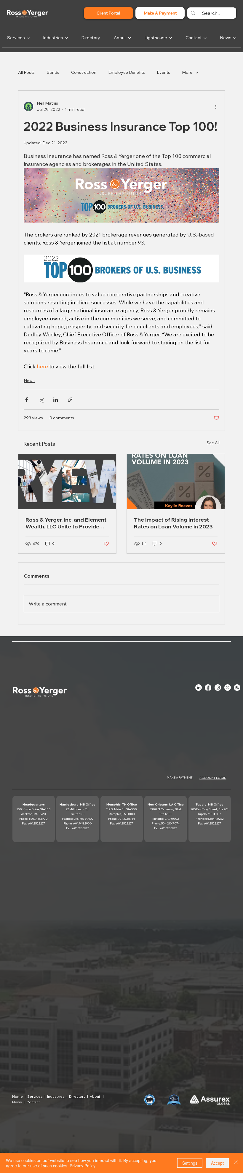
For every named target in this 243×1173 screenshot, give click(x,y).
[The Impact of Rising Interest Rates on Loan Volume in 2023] (176, 481)
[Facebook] (208, 687)
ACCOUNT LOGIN (212, 778)
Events (163, 72)
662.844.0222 (214, 819)
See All (213, 442)
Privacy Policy (82, 1166)
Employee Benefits (126, 72)
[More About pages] (129, 37)
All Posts (26, 72)
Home (17, 1096)
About (95, 1096)
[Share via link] (70, 399)
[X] (227, 687)
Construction (83, 72)
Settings (189, 1163)
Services (35, 1096)
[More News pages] (234, 37)
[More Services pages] (28, 37)
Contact (33, 1102)
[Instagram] (218, 687)
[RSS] (237, 687)
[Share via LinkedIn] (55, 399)
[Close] (235, 1163)
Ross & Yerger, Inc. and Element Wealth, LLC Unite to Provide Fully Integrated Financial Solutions (65, 523)
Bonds (53, 72)
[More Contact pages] (205, 37)
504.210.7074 (170, 823)
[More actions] (215, 106)
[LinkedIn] (198, 687)
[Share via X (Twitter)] (41, 399)
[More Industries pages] (66, 37)
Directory (77, 1096)
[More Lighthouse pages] (170, 37)
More (187, 72)
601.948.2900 (38, 819)
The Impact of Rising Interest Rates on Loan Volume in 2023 (173, 523)
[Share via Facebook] (26, 399)
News (29, 380)
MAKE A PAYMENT (180, 777)
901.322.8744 (126, 819)
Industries (56, 1096)
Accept (217, 1163)
